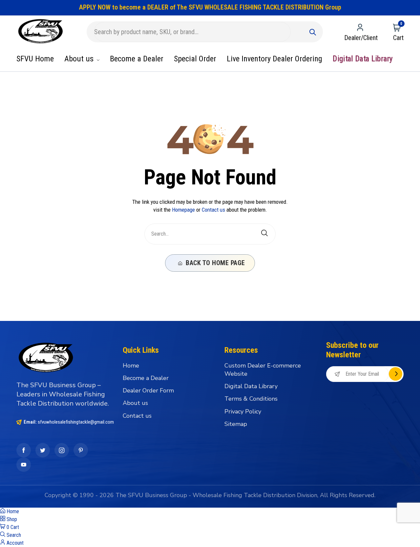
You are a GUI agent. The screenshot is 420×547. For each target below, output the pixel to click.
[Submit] (312, 32)
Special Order (195, 58)
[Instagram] (61, 450)
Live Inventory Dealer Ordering (274, 58)
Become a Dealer (136, 58)
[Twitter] (42, 450)
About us (79, 58)
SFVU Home (35, 58)
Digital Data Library (363, 58)
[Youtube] (23, 464)
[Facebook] (23, 450)
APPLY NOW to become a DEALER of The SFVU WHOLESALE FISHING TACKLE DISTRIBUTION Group (210, 7)
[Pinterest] (81, 450)
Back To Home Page (214, 263)
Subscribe (395, 374)
